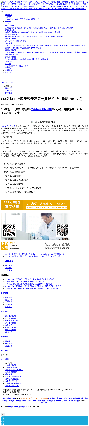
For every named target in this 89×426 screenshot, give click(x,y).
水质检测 (8, 325)
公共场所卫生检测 (41, 109)
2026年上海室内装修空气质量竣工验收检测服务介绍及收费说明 (29, 279)
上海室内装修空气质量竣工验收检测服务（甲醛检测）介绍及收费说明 (32, 288)
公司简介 (8, 298)
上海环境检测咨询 (8, 398)
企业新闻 (8, 270)
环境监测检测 (10, 318)
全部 (7, 23)
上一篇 (34, 254)
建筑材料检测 (10, 330)
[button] (5, 82)
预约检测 (8, 304)
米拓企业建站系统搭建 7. (17, 407)
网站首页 (8, 15)
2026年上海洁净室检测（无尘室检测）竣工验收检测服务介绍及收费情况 (33, 286)
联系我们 (8, 307)
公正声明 (8, 302)
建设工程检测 (10, 316)
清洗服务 (8, 332)
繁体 (3, 414)
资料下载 (4, 350)
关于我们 (4, 293)
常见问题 (8, 300)
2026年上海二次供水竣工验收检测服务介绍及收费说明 (26, 282)
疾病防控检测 (10, 327)
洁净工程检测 (10, 323)
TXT (46, 403)
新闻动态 (8, 90)
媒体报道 (8, 93)
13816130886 (5, 359)
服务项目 (4, 311)
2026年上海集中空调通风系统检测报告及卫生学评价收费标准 (28, 284)
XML (42, 403)
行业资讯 (8, 268)
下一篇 (32, 256)
